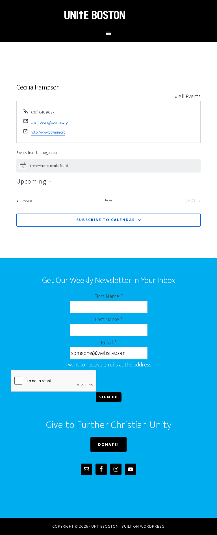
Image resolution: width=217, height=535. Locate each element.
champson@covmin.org (49, 122)
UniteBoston (108, 15)
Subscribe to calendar (105, 220)
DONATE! (108, 444)
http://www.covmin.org (48, 132)
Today (108, 200)
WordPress (152, 526)
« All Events (188, 96)
